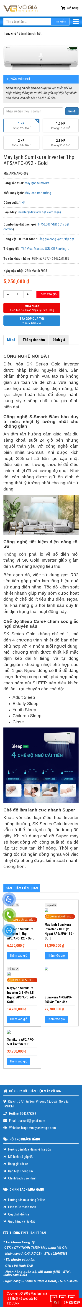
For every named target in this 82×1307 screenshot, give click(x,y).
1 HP (22, 203)
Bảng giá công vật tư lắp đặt (56, 239)
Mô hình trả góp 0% (20, 1157)
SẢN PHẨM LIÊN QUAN (22, 888)
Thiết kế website (22, 1298)
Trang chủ (9, 33)
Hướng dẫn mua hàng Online (26, 1200)
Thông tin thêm (34, 340)
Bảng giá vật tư (18, 1164)
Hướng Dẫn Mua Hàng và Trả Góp (29, 1149)
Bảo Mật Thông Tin (20, 1171)
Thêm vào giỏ (48, 294)
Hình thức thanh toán (22, 1207)
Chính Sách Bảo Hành (22, 1178)
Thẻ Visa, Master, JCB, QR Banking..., (45, 249)
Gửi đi (72, 111)
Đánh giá (59, 340)
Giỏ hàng (72, 8)
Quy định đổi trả (18, 1214)
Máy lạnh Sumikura (37, 183)
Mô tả (11, 340)
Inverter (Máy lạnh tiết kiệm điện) (39, 212)
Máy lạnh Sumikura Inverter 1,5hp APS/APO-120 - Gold (20, 933)
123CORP (13, 1303)
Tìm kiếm (60, 21)
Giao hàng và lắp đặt (21, 1221)
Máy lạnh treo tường (38, 193)
